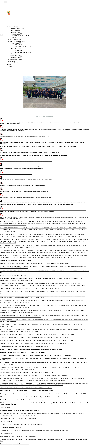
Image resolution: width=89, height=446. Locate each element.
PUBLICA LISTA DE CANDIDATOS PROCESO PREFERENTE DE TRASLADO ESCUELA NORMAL (26, 388)
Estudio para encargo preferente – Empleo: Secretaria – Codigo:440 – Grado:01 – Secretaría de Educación (29, 288)
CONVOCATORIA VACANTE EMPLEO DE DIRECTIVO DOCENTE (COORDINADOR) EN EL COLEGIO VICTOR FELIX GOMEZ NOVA (35, 343)
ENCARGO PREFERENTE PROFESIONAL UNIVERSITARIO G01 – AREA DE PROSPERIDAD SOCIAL (26, 372)
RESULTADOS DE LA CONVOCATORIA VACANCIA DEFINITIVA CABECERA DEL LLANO (24, 346)
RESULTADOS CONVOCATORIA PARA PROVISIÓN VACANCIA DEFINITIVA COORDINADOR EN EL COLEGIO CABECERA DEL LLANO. (36, 340)
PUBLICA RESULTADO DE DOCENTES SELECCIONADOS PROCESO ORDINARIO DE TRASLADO (26, 391)
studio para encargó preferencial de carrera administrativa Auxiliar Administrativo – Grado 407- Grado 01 (31, 349)
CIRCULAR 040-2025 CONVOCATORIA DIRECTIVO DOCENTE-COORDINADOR (22, 352)
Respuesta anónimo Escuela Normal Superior (13, 275)
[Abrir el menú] (1, 35)
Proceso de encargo (5, 407)
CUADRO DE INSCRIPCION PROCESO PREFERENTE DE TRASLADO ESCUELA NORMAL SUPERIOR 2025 (22, 185)
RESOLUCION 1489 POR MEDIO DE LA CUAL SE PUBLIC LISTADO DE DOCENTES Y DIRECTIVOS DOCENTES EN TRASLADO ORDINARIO (29, 152)
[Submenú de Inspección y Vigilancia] (24, 41)
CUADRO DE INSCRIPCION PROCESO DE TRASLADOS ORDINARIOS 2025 (16, 174)
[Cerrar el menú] (5, 2)
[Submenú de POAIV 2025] (20, 43)
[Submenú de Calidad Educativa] (21, 34)
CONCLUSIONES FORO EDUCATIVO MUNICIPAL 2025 (15, 260)
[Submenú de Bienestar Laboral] (21, 56)
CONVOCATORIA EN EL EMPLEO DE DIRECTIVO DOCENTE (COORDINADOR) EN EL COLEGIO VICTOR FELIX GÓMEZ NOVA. (34, 263)
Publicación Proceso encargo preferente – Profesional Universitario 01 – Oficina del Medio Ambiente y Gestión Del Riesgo (34, 375)
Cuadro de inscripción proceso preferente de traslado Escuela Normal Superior (22, 424)
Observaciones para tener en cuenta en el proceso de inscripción (18, 418)
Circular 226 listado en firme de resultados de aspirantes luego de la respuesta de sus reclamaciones (29, 400)
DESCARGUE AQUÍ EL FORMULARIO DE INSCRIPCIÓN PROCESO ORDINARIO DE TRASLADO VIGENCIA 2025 (24, 191)
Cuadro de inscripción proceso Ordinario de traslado (14, 444)
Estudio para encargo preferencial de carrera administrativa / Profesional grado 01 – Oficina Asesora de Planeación (32, 397)
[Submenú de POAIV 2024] (20, 48)
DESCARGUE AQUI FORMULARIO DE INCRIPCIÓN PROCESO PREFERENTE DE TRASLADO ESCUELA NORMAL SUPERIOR (26, 179)
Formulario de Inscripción (7, 421)
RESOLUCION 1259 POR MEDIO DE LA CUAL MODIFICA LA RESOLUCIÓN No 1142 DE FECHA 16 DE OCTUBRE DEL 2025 (34, 155)
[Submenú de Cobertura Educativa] (23, 28)
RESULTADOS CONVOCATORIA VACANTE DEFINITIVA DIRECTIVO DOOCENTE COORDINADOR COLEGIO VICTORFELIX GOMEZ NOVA (37, 334)
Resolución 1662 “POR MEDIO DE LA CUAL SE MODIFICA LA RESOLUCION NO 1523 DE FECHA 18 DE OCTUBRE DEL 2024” (34, 430)
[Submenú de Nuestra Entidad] (17, 27)
